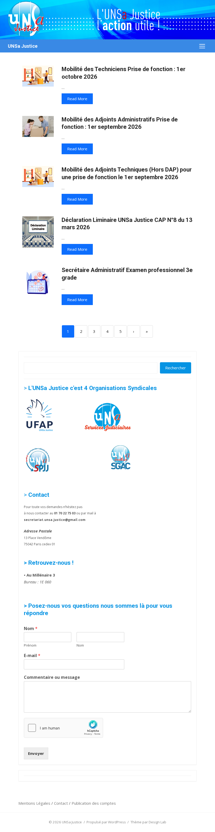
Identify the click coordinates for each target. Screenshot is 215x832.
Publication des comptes (94, 803)
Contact (61, 803)
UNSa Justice (22, 46)
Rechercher (175, 367)
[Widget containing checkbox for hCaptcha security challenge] (63, 728)
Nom (30, 628)
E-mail (32, 655)
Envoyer (36, 753)
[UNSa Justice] (107, 19)
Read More (77, 98)
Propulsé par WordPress (106, 822)
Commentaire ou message (52, 677)
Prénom (30, 645)
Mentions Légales (34, 803)
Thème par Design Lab (148, 822)
